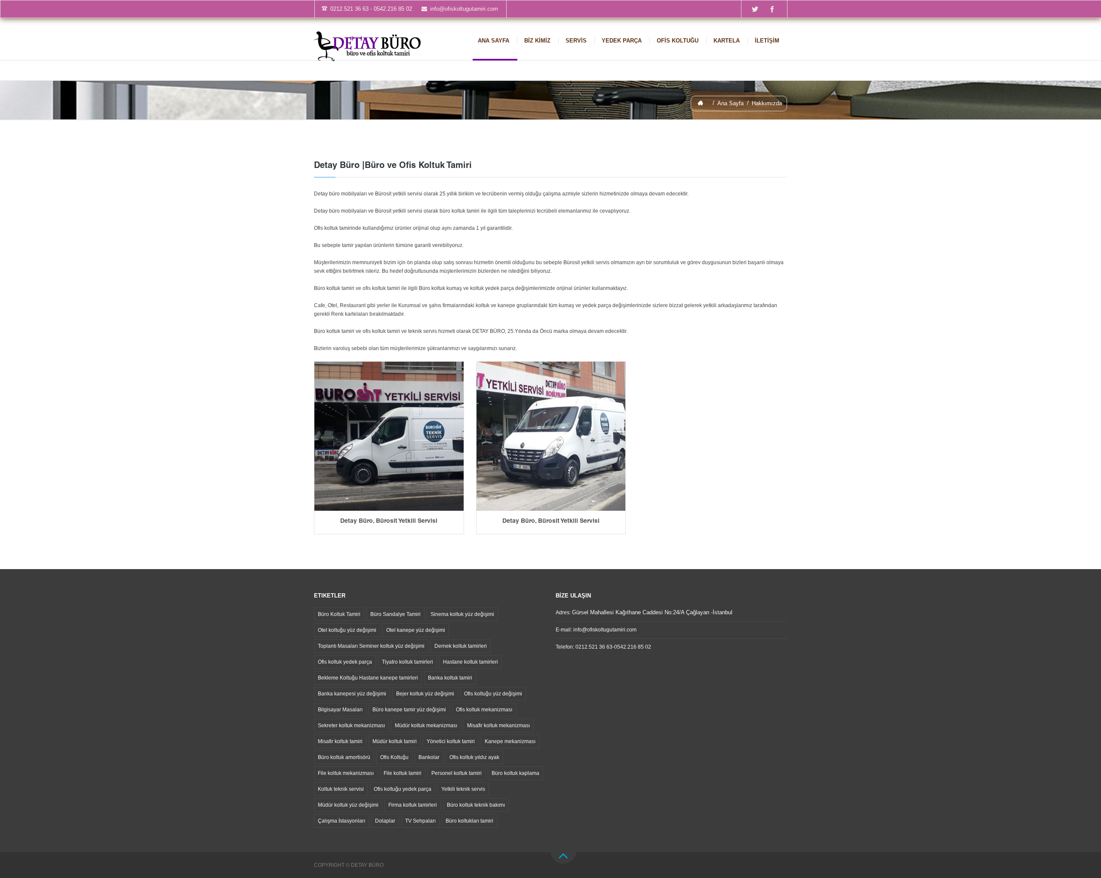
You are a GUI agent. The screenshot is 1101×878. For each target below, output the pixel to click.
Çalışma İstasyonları (341, 821)
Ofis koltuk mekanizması (484, 710)
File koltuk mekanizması (346, 773)
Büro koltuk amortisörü (344, 757)
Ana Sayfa (730, 103)
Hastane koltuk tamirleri (470, 662)
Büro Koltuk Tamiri (339, 614)
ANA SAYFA (493, 40)
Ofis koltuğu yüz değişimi (493, 694)
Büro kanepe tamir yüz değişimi (409, 710)
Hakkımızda (767, 103)
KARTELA (726, 40)
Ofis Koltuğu (394, 757)
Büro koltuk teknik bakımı (476, 805)
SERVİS (576, 40)
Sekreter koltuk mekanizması (351, 726)
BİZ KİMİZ (537, 40)
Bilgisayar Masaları (340, 710)
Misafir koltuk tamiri (340, 741)
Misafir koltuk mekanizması (498, 726)
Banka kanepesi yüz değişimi (352, 694)
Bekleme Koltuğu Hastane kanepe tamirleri (368, 678)
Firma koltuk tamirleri (412, 805)
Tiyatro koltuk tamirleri (407, 662)
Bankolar (429, 757)
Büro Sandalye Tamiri (395, 614)
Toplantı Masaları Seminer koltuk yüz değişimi (371, 646)
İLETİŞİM (767, 40)
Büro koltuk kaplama (515, 773)
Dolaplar (385, 821)
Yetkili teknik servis (463, 789)
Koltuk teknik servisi (341, 789)
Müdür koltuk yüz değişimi (348, 805)
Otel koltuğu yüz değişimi (347, 630)
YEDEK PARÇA (622, 40)
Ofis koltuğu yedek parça (402, 789)
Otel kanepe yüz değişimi (415, 630)
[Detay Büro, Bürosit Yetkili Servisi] (389, 436)
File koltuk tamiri (402, 773)
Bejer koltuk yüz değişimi (425, 694)
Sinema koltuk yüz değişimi (462, 614)
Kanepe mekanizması (510, 741)
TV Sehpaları (420, 821)
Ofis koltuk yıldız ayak (474, 757)
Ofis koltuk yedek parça (345, 662)
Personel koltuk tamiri (456, 773)
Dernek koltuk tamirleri (460, 646)
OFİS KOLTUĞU (677, 40)
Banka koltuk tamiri (450, 678)
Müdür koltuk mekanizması (426, 726)
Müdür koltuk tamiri (394, 741)
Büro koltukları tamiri (469, 821)
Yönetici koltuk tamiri (451, 741)
